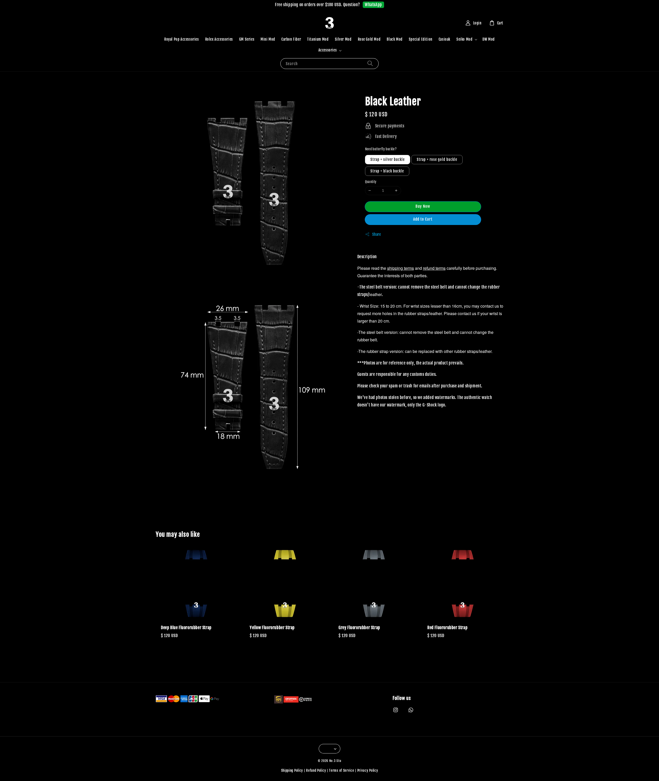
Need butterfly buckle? (381, 149)
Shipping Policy (292, 770)
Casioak (444, 39)
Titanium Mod (317, 39)
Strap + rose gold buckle (437, 159)
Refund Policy (316, 770)
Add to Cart (422, 218)
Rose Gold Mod (369, 39)
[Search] (370, 63)
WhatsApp (373, 4)
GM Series (246, 39)
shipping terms (400, 268)
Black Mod (394, 39)
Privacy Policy (367, 770)
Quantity (371, 182)
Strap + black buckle (387, 171)
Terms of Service (341, 770)
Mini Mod (268, 39)
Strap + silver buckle (387, 159)
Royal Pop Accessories (181, 39)
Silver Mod (343, 39)
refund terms (434, 268)
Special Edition (420, 39)
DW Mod (488, 39)
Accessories (327, 50)
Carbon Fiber (291, 39)
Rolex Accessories (219, 39)
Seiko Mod (464, 39)
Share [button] (376, 234)
